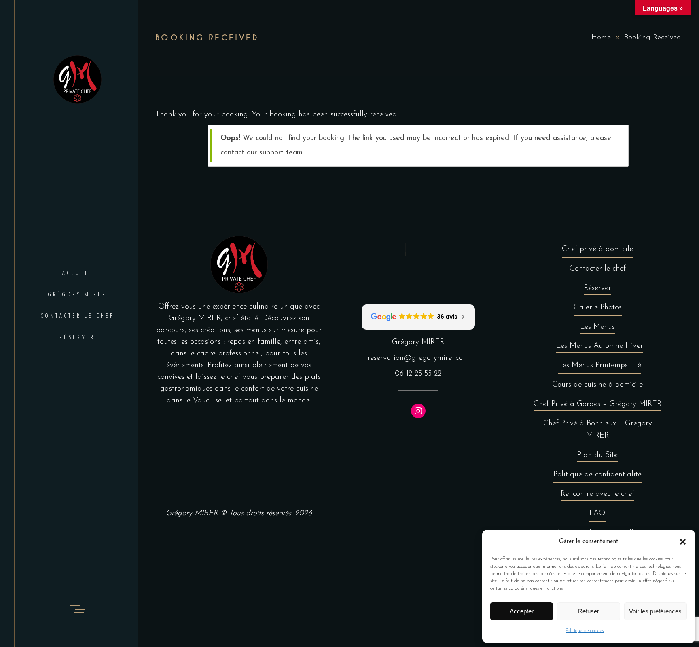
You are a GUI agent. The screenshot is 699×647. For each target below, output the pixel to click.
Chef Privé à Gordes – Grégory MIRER (597, 404)
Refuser (588, 611)
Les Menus (597, 327)
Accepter (522, 611)
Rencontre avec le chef (597, 494)
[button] (683, 542)
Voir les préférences (655, 611)
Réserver (597, 288)
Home (601, 37)
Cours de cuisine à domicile (597, 385)
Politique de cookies (585, 630)
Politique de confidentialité (597, 474)
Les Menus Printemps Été (599, 365)
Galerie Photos (598, 307)
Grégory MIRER (192, 513)
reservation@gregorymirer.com (418, 358)
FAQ (597, 513)
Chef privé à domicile (597, 249)
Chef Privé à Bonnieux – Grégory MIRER (597, 430)
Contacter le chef (598, 269)
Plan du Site (597, 455)
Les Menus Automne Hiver (599, 346)
